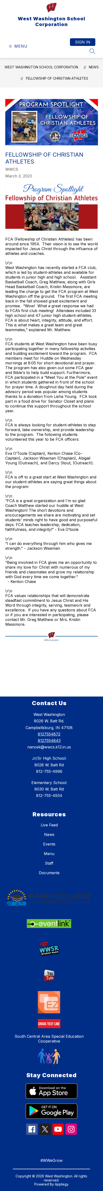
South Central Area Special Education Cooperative (49, 1038)
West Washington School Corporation (41, 67)
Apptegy (62, 1184)
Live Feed (49, 825)
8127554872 (49, 734)
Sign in (82, 42)
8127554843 (49, 740)
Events (49, 844)
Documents (49, 872)
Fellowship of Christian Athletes (57, 78)
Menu (49, 853)
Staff (49, 863)
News (94, 67)
